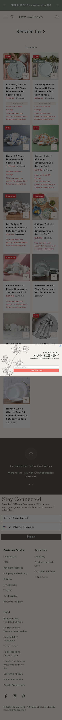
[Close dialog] (60, 346)
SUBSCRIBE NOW (36, 370)
